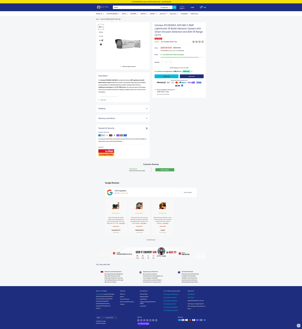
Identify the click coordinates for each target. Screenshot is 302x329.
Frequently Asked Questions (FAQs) (148, 302)
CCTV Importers (120, 191)
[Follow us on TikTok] (153, 320)
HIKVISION (133, 13)
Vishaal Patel (139, 230)
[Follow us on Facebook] (138, 320)
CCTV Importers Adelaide (170, 307)
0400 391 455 (191, 294)
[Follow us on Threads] (141, 320)
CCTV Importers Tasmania (171, 310)
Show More (122, 223)
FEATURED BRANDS (111, 13)
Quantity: (157, 62)
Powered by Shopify (101, 323)
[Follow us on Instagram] (144, 320)
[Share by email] (202, 41)
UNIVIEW (143, 13)
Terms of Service (124, 299)
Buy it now (192, 76)
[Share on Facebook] (193, 41)
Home (97, 19)
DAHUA (124, 13)
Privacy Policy (143, 294)
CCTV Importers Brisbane (171, 300)
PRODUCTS (99, 13)
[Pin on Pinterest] (196, 41)
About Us (122, 294)
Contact (122, 304)
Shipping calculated (172, 50)
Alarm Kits (162, 13)
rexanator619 (116, 230)
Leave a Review (188, 192)
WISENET (152, 13)
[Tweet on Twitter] (199, 41)
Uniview (157, 41)
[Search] (174, 7)
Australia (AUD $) (109, 317)
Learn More (143, 306)
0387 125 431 (191, 297)
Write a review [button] (165, 169)
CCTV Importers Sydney (170, 297)
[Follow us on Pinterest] (147, 320)
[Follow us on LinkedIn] (156, 320)
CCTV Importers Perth (170, 303)
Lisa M (163, 230)
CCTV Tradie (99, 294)
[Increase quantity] (170, 62)
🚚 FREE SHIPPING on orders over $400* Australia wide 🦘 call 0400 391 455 (151, 1)
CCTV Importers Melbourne (171, 294)
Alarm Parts (173, 13)
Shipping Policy (144, 296)
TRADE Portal (194, 13)
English (98, 317)
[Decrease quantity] (162, 62)
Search (122, 296)
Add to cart (166, 76)
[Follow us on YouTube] (150, 320)
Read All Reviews (151, 239)
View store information (163, 94)
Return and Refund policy (127, 301)
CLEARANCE (184, 13)
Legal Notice (143, 299)
